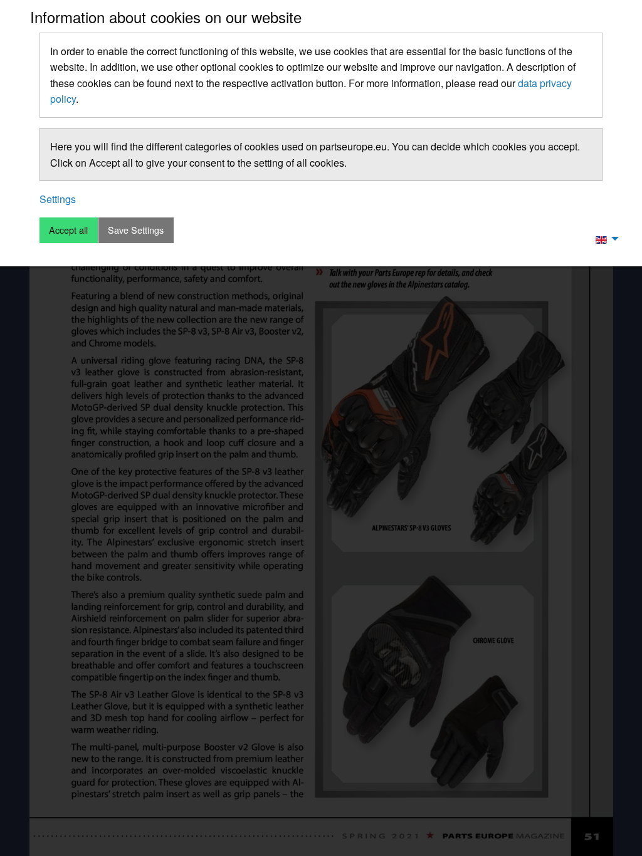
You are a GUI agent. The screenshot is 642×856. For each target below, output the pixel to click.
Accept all (68, 229)
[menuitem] (604, 239)
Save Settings (136, 229)
